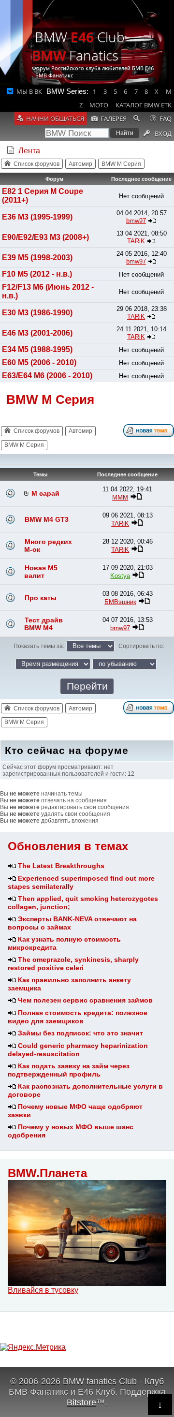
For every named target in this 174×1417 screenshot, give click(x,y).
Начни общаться (55, 118)
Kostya (120, 575)
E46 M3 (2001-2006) (37, 333)
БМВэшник (120, 601)
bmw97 (136, 220)
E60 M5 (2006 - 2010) (39, 362)
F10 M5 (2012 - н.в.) (37, 274)
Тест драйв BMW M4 (43, 624)
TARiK (136, 241)
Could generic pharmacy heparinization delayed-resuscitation (78, 1050)
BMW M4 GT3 (47, 519)
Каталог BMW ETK (144, 105)
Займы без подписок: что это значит (80, 1033)
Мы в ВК (29, 91)
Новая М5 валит (41, 571)
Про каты (41, 598)
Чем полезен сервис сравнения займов (85, 1000)
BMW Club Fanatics (78, 46)
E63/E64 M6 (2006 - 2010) (47, 375)
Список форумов (36, 164)
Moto (98, 105)
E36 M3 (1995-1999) (37, 217)
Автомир (80, 164)
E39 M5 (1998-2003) (37, 257)
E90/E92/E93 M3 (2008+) (45, 237)
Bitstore (81, 1402)
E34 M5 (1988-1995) (37, 349)
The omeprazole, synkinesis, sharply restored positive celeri (73, 964)
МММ (120, 497)
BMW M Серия (121, 164)
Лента (29, 151)
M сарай (45, 493)
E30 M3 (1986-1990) (37, 313)
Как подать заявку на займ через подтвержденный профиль (69, 1070)
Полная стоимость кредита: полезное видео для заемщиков (77, 1017)
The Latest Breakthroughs (61, 866)
